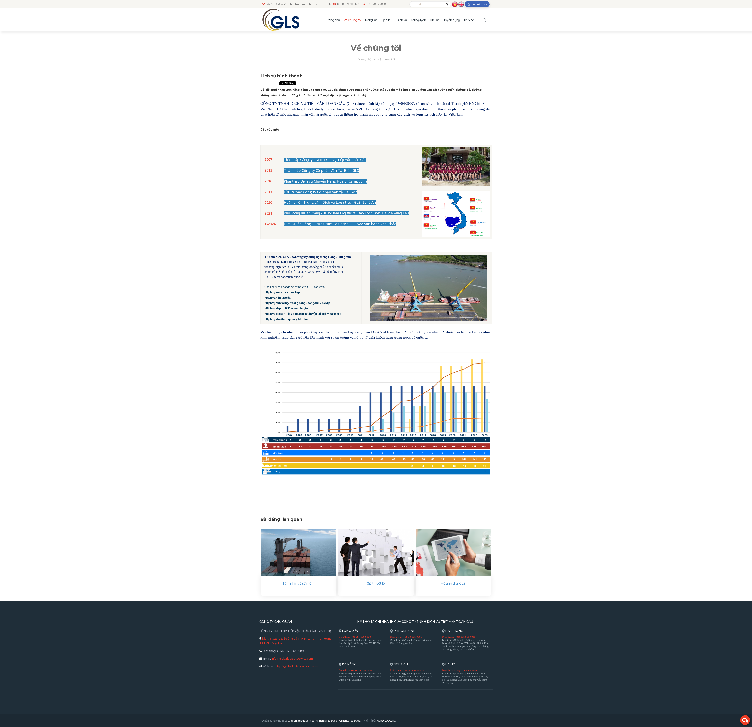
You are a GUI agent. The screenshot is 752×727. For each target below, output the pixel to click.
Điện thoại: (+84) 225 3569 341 (458, 636)
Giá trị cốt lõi (376, 583)
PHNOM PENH (404, 631)
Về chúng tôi (352, 20)
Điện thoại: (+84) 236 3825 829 (355, 670)
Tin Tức (435, 20)
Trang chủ (333, 20)
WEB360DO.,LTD (386, 720)
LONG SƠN (349, 631)
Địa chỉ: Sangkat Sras (402, 643)
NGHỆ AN (400, 664)
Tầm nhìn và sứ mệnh (298, 583)
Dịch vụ (401, 20)
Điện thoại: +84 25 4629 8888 (355, 636)
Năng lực (371, 20)
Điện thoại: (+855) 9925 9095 (406, 636)
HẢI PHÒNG (453, 631)
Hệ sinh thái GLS (453, 583)
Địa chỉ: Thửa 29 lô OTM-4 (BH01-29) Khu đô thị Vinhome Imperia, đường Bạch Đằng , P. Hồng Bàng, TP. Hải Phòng (465, 646)
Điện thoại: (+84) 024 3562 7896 (459, 670)
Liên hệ (469, 20)
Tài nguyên (418, 20)
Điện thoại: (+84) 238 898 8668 (407, 670)
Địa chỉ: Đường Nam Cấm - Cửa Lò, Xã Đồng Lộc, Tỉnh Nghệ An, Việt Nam (411, 678)
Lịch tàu (386, 20)
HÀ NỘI (450, 664)
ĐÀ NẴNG (348, 664)
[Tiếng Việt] (455, 4)
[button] (745, 720)
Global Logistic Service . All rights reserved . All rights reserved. (324, 720)
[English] (461, 4)
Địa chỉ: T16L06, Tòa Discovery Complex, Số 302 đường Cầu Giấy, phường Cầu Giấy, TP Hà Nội (465, 679)
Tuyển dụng (452, 20)
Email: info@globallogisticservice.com (360, 639)
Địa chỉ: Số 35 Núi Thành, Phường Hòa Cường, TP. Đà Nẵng (360, 678)
